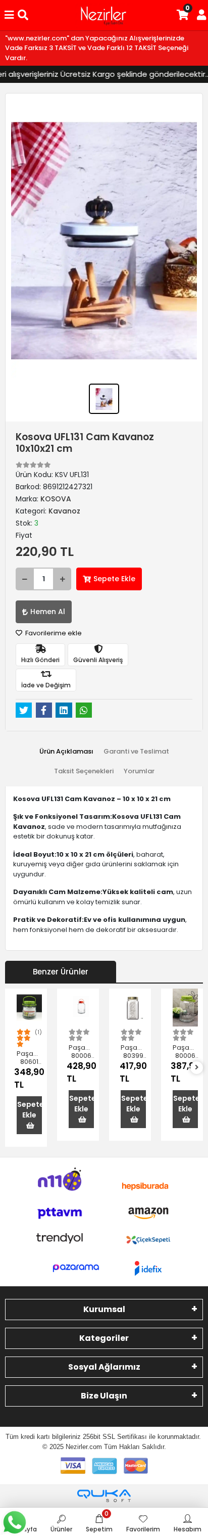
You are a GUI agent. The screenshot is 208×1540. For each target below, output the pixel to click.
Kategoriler (104, 1338)
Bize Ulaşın (104, 1396)
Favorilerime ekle (53, 633)
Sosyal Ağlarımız (104, 1367)
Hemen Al (47, 611)
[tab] (66, 751)
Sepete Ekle (114, 579)
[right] (196, 1067)
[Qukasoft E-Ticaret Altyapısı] (104, 1495)
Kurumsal (104, 1309)
